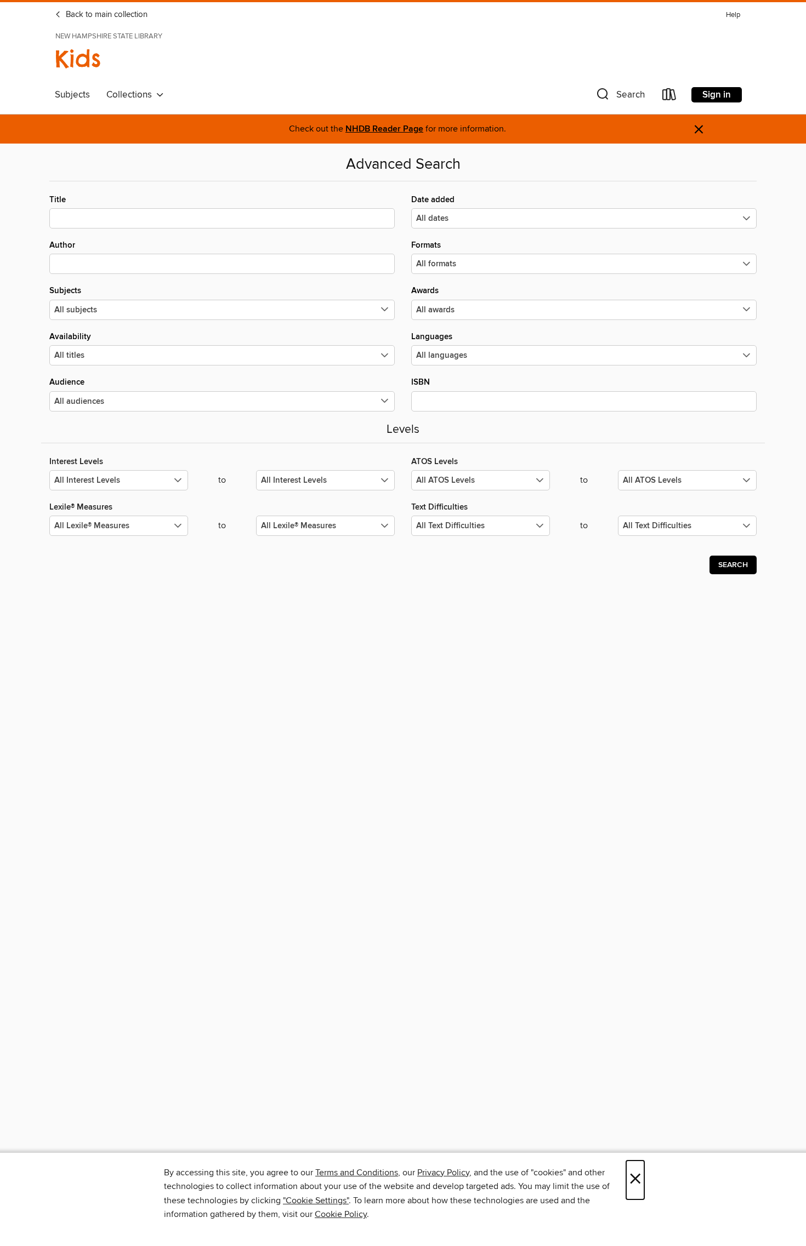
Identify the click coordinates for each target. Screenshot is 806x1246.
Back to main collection (105, 15)
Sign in (716, 95)
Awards (425, 290)
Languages (431, 336)
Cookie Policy (341, 1214)
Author (62, 245)
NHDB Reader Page (384, 129)
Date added (433, 200)
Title (57, 200)
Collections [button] (131, 95)
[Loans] (669, 96)
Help (733, 15)
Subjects (72, 95)
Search (733, 565)
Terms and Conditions (356, 1172)
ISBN (420, 382)
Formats (426, 245)
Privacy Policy (443, 1172)
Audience (66, 382)
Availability (70, 336)
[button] (619, 96)
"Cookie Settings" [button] (316, 1200)
